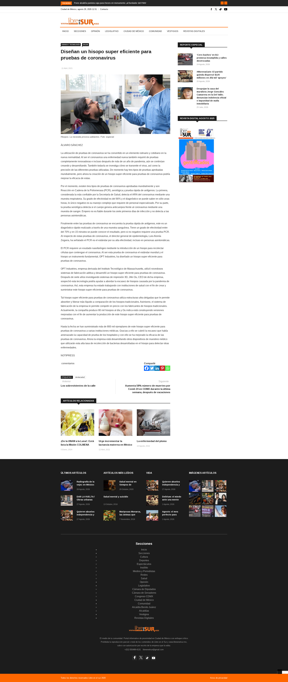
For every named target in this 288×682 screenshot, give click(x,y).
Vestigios (172, 31)
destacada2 (80, 377)
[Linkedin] (157, 368)
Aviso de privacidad (218, 678)
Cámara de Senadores (144, 593)
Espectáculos (144, 564)
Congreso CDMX (144, 596)
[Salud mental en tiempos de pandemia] (110, 486)
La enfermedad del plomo (152, 441)
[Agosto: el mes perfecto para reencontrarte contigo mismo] (153, 516)
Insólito (144, 567)
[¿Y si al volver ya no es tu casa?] (207, 516)
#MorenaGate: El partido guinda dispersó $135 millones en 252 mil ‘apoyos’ (211, 75)
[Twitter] (151, 368)
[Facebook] (146, 368)
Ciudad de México (134, 31)
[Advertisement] (200, 209)
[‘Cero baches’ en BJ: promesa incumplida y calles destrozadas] (186, 59)
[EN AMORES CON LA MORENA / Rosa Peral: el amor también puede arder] (220, 503)
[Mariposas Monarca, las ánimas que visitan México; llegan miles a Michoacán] (110, 516)
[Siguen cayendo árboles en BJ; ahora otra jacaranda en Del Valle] (207, 503)
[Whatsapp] (167, 368)
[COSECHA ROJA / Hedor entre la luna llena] (195, 503)
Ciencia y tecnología (71, 44)
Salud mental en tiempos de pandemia (127, 484)
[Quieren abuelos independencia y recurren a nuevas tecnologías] (67, 516)
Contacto (104, 9)
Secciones (80, 31)
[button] (222, 2)
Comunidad (155, 31)
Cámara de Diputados (144, 589)
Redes (144, 575)
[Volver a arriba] (280, 671)
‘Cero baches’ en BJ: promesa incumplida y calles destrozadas (212, 58)
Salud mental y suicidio (116, 496)
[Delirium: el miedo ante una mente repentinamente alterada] (153, 501)
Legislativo (111, 31)
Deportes (144, 560)
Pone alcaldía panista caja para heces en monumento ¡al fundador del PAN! (110, 3)
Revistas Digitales (194, 31)
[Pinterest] (162, 368)
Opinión (95, 31)
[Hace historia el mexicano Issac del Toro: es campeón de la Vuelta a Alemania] (220, 516)
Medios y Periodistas (144, 571)
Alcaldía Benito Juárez (144, 607)
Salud (85, 44)
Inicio (65, 31)
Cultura (144, 557)
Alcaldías (144, 610)
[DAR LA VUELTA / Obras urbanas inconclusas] (67, 501)
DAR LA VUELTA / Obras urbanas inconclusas (86, 499)
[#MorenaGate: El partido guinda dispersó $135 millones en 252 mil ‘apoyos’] (186, 76)
